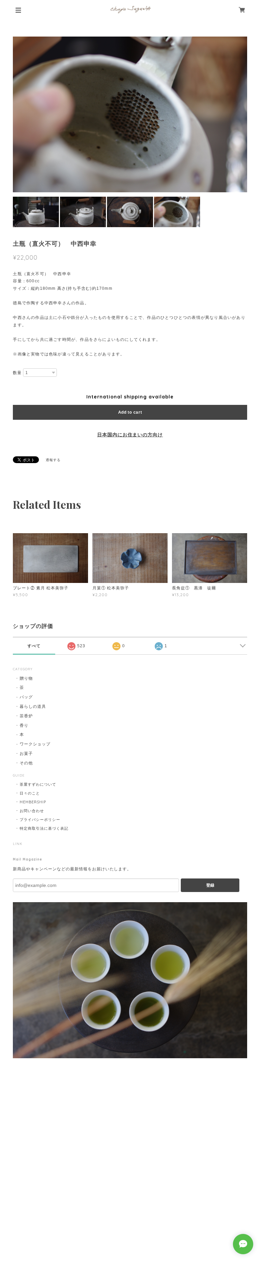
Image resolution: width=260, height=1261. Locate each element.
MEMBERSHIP (33, 802)
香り (24, 725)
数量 (17, 372)
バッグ (26, 696)
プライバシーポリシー (40, 819)
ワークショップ (35, 743)
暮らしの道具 (33, 706)
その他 (26, 762)
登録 (210, 885)
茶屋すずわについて (38, 784)
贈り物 (26, 678)
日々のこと (30, 793)
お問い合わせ (32, 810)
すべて (34, 646)
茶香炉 (26, 715)
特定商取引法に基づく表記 (44, 828)
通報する (53, 460)
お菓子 (26, 753)
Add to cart (130, 412)
